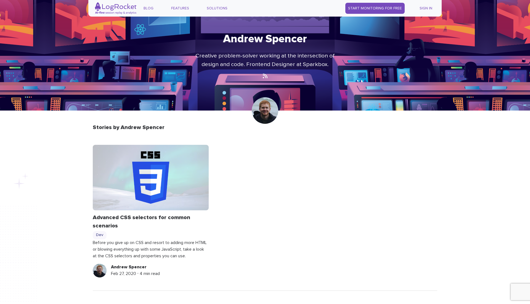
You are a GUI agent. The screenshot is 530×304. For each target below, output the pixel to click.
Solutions (217, 8)
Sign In (426, 8)
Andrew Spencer (129, 267)
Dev (99, 235)
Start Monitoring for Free (375, 8)
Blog (148, 8)
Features (180, 8)
